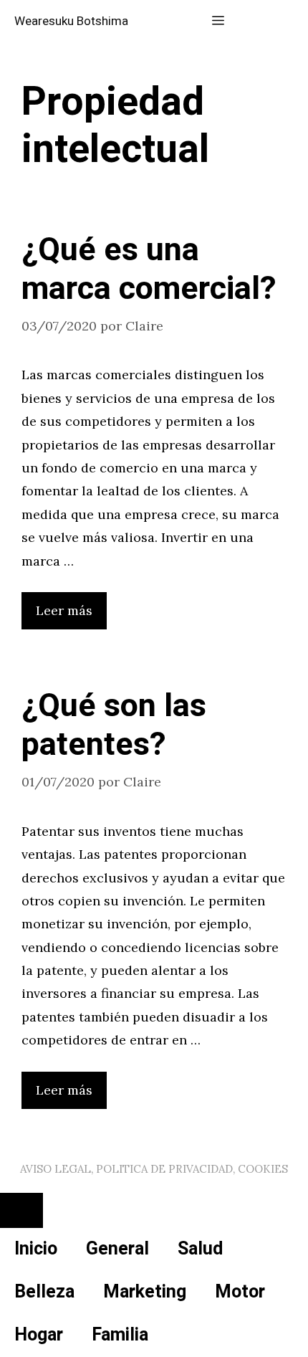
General (117, 1249)
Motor (240, 1292)
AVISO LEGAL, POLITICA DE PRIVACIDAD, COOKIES (154, 1169)
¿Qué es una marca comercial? (148, 270)
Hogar (38, 1335)
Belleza (44, 1292)
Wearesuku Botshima (71, 21)
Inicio (35, 1249)
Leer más (64, 610)
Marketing (144, 1292)
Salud (200, 1249)
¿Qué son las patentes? (113, 725)
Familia (120, 1335)
